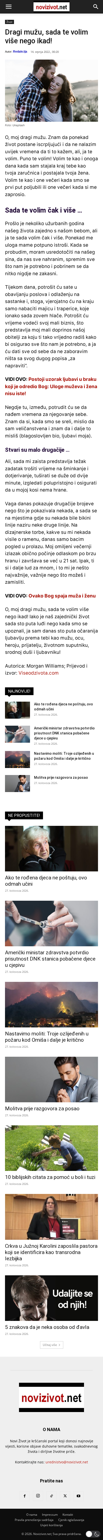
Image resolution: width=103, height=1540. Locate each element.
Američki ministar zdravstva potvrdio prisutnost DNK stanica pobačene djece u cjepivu (64, 733)
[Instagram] (38, 1496)
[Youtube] (79, 1496)
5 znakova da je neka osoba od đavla (47, 1327)
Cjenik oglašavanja (71, 1520)
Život (9, 22)
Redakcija (20, 51)
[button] (8, 7)
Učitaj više (50, 1345)
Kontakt (67, 1514)
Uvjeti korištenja (51, 1525)
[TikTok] (51, 1496)
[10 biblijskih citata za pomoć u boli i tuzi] (51, 1148)
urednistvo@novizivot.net (67, 1462)
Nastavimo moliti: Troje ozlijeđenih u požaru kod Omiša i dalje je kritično (46, 1037)
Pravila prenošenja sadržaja (34, 1520)
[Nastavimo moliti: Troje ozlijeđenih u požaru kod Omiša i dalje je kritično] (17, 759)
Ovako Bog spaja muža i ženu (62, 596)
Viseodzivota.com (38, 673)
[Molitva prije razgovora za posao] (17, 783)
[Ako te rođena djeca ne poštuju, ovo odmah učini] (17, 710)
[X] (65, 1496)
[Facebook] (25, 1496)
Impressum (50, 1514)
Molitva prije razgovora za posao (61, 778)
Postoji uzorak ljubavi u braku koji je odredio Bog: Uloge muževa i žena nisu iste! (51, 386)
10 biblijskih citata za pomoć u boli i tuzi (50, 1177)
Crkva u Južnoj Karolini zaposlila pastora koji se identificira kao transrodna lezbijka (51, 1252)
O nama (31, 1514)
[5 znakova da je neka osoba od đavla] (51, 1298)
